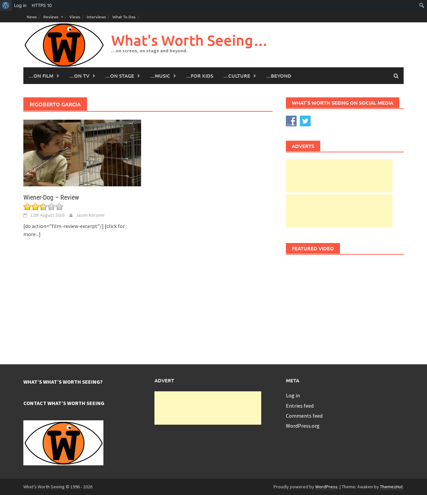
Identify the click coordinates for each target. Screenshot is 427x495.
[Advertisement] (339, 175)
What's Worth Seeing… (189, 40)
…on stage (119, 75)
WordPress (326, 487)
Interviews (96, 16)
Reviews (50, 16)
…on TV (79, 75)
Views (74, 16)
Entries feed (300, 405)
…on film (40, 75)
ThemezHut (391, 487)
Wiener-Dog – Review (51, 197)
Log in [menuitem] (20, 5)
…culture (236, 75)
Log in (293, 395)
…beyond (278, 75)
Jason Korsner (90, 215)
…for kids (199, 75)
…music (160, 75)
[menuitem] (6, 5)
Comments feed (304, 415)
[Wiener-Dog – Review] (82, 152)
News (32, 16)
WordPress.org (303, 425)
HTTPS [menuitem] (42, 5)
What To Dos (123, 16)
